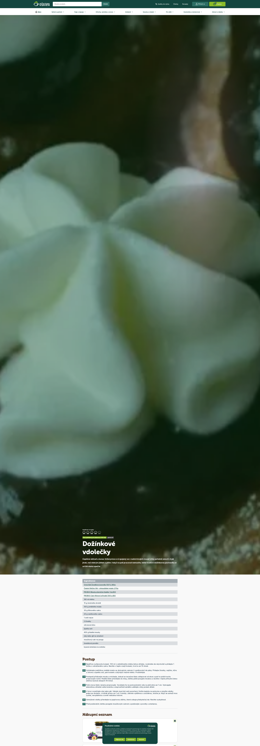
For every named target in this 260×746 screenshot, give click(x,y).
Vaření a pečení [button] (57, 12)
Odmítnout (130, 739)
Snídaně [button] (128, 12)
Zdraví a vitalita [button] (217, 12)
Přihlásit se (201, 4)
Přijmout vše (119, 739)
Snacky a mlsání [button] (148, 12)
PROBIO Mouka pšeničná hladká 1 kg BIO (100, 592)
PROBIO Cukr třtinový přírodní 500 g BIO (100, 596)
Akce (39, 12)
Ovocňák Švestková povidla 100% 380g (100, 585)
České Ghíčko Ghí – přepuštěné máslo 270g (101, 588)
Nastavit (141, 739)
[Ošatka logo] (42, 4)
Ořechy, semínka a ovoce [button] (104, 12)
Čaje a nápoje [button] (79, 12)
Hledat (105, 4)
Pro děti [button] (168, 12)
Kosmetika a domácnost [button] (192, 12)
